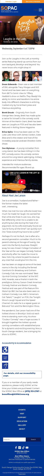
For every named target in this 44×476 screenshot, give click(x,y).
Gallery (22, 425)
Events (22, 410)
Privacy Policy (22, 474)
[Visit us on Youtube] (27, 447)
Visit (22, 414)
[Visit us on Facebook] (16, 447)
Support (22, 417)
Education (22, 421)
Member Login (11, 1)
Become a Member (33, 1)
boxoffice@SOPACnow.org (15, 394)
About (22, 429)
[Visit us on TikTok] (23, 447)
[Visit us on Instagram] (19, 447)
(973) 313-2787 (32, 391)
